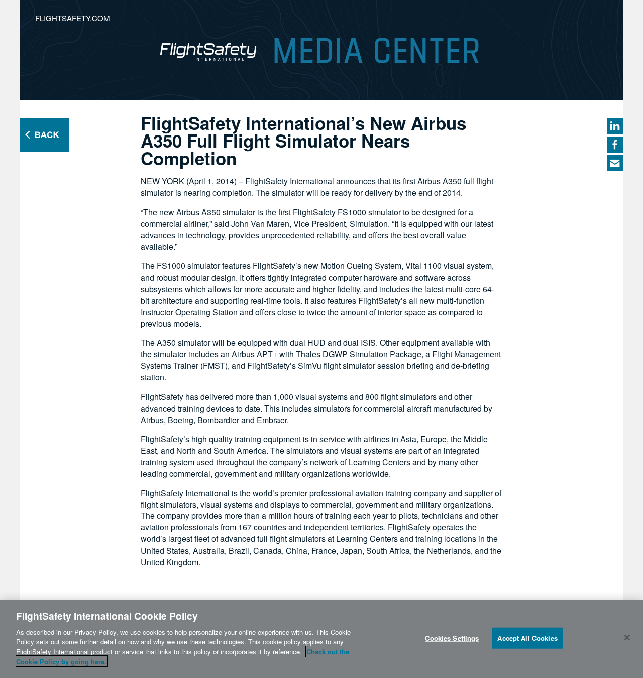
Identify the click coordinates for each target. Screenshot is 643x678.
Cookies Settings (452, 638)
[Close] (627, 637)
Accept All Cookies (527, 638)
